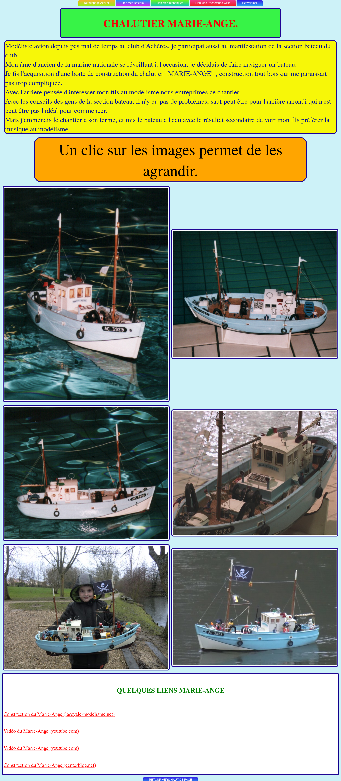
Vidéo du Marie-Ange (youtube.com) (41, 730)
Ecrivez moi (249, 2)
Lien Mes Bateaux (133, 2)
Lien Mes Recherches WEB (212, 2)
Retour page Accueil (97, 2)
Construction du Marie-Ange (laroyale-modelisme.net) (59, 713)
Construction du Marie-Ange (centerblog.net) (50, 764)
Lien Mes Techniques (169, 2)
